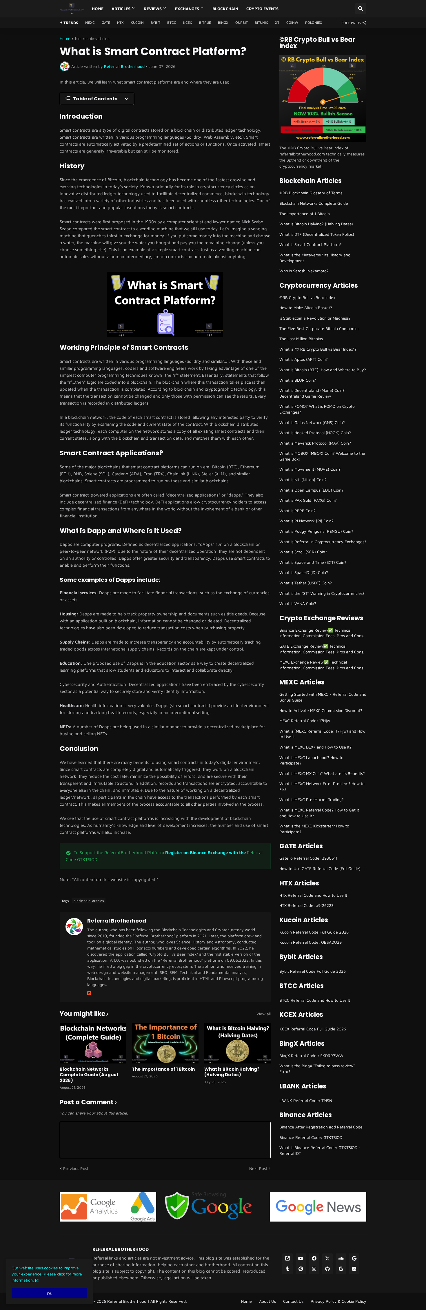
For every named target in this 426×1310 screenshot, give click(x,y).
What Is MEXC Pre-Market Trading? (311, 799)
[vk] (354, 1269)
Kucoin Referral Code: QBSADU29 (310, 942)
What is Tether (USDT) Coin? (305, 582)
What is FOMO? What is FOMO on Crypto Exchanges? (317, 409)
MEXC (90, 22)
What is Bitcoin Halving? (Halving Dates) (232, 1072)
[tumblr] (287, 1269)
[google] (354, 1258)
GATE (106, 22)
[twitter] (327, 1258)
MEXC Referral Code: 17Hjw (304, 720)
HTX (120, 22)
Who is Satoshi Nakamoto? (304, 270)
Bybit (155, 22)
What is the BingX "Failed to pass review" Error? (317, 1068)
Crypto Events (262, 8)
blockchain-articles (92, 39)
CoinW (292, 22)
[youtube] (301, 1258)
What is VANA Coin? (297, 603)
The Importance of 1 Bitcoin (163, 1069)
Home (97, 8)
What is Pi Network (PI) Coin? (306, 520)
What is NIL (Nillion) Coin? (303, 479)
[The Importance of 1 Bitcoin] (165, 1043)
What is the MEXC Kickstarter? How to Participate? (314, 828)
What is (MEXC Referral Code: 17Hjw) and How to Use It (322, 734)
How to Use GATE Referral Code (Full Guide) (320, 868)
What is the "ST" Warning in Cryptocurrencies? (322, 593)
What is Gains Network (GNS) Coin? (312, 422)
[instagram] (314, 1269)
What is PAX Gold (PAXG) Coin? (308, 500)
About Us (267, 1301)
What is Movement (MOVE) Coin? (310, 469)
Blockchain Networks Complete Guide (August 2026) (89, 1074)
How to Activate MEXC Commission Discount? (320, 710)
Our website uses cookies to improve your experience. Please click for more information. (47, 1273)
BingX (223, 22)
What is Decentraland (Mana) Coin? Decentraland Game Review (312, 393)
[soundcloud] (341, 1258)
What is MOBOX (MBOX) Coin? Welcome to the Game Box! (322, 456)
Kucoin (137, 22)
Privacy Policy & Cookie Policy (338, 1301)
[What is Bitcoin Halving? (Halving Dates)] (237, 1043)
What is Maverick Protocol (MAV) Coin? (315, 443)
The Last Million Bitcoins (301, 338)
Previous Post (75, 1168)
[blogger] (89, 993)
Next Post (258, 1168)
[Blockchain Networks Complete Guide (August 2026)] (93, 1043)
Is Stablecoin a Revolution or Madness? (315, 318)
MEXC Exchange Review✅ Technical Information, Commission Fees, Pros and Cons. (321, 664)
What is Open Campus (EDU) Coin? (311, 490)
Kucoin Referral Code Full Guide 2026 (314, 931)
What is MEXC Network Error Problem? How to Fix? (322, 786)
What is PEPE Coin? (297, 510)
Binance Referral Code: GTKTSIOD (310, 1137)
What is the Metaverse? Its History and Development (314, 257)
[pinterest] (301, 1269)
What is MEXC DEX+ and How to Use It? (315, 746)
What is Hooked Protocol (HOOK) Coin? (315, 432)
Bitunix (261, 22)
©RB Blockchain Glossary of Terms (310, 192)
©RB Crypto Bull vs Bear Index (307, 297)
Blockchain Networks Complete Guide (313, 203)
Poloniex (313, 22)
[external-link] (287, 1258)
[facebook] (314, 1258)
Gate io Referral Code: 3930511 (308, 858)
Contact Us (293, 1301)
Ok (49, 1293)
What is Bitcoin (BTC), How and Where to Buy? (322, 369)
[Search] (360, 8)
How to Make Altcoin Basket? (305, 307)
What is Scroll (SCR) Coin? (303, 551)
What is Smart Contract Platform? (310, 244)
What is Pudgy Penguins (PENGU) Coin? (316, 531)
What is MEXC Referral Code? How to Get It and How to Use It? (319, 812)
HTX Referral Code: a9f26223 (306, 905)
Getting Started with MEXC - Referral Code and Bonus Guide (322, 697)
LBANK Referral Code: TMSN (305, 1100)
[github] (327, 1269)
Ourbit (241, 22)
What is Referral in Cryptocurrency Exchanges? (322, 541)
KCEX (187, 22)
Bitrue (205, 22)
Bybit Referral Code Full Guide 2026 (312, 971)
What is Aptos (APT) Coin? (303, 359)
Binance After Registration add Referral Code (321, 1126)
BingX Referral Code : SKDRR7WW (311, 1055)
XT (277, 22)
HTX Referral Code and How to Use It (313, 895)
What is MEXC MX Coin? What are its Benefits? (322, 773)
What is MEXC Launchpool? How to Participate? (311, 760)
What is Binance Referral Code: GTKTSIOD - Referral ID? (320, 1150)
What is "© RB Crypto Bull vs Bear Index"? (317, 349)
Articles (121, 8)
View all (263, 1014)
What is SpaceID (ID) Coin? (303, 572)
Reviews (153, 8)
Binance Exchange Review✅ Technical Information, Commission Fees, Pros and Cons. (321, 633)
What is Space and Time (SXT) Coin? (312, 562)
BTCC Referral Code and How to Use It (314, 1000)
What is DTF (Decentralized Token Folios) (316, 234)
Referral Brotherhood (116, 920)
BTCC (171, 22)
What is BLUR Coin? (297, 380)
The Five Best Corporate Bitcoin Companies (319, 328)
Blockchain (225, 8)
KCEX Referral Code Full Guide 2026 (312, 1028)
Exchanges (187, 8)
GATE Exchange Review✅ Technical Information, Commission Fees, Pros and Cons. (321, 649)
